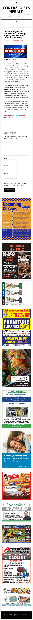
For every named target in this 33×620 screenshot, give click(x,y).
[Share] (5, 117)
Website (6, 173)
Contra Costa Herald (16, 9)
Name (6, 158)
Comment (7, 142)
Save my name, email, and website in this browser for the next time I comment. (15, 184)
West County (19, 124)
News (13, 124)
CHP (11, 124)
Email (6, 166)
